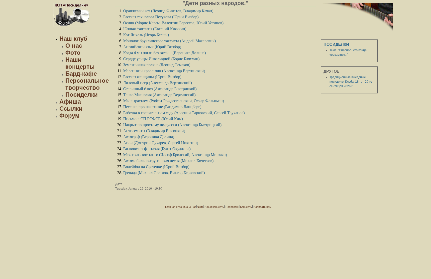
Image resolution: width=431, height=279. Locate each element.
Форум (69, 115)
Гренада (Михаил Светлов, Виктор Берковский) (164, 173)
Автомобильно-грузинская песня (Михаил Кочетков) (168, 161)
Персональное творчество (87, 84)
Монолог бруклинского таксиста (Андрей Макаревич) (169, 41)
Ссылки (71, 108)
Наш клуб (73, 38)
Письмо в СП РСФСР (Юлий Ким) (153, 119)
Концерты (246, 206)
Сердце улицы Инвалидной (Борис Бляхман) (161, 59)
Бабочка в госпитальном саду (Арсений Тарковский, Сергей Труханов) (184, 113)
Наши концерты (80, 63)
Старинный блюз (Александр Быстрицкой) (160, 89)
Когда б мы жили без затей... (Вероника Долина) (164, 53)
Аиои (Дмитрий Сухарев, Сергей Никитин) (160, 143)
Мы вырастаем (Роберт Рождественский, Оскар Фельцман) (173, 101)
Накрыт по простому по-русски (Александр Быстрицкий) (172, 125)
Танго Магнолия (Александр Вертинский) (159, 95)
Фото (73, 52)
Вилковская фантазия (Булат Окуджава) (157, 149)
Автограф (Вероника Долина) (148, 137)
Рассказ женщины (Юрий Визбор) (152, 77)
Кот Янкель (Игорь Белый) (146, 35)
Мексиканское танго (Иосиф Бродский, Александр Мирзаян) (175, 155)
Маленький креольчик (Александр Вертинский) (164, 71)
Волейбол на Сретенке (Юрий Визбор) (156, 167)
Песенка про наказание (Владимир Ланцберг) (162, 107)
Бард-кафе (81, 73)
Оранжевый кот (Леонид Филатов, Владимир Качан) (168, 11)
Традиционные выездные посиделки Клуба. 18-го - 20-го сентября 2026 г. (350, 81)
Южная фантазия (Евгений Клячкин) (154, 29)
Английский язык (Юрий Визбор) (152, 47)
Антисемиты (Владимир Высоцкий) (154, 131)
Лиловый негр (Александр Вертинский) (157, 83)
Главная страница (176, 206)
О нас (73, 45)
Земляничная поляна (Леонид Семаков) (156, 65)
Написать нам (262, 206)
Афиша (70, 101)
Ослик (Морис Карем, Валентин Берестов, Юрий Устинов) (173, 23)
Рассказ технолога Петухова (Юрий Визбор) (161, 17)
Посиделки (81, 94)
